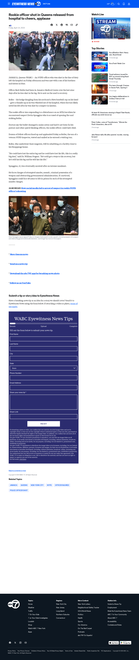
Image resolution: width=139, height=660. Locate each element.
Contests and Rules (114, 625)
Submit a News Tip (114, 604)
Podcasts (81, 632)
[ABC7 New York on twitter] (15, 643)
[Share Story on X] (57, 25)
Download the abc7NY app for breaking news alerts (35, 273)
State (12, 363)
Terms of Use (69, 651)
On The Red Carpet (85, 628)
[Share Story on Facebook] (52, 25)
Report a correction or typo (17, 471)
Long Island (60, 611)
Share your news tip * (18, 392)
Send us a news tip (19, 263)
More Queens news (19, 254)
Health (80, 618)
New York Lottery (84, 604)
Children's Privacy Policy (38, 651)
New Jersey (60, 607)
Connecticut (60, 618)
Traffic (30, 611)
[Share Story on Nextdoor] (67, 25)
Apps (30, 632)
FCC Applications (106, 651)
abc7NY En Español (85, 635)
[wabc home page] (14, 604)
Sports (80, 621)
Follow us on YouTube (20, 282)
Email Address (15, 383)
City (11, 354)
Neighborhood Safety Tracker (88, 607)
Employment (112, 607)
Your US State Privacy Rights (55, 651)
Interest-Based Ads (79, 651)
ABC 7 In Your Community (117, 614)
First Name (14, 334)
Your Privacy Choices (23, 651)
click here (22, 459)
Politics (80, 614)
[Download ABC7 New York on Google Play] (125, 642)
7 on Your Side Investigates (38, 618)
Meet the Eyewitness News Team (119, 611)
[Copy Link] (77, 25)
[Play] (111, 28)
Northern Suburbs (62, 614)
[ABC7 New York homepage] (26, 4)
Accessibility (112, 621)
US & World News (84, 611)
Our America (82, 625)
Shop (30, 625)
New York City (61, 604)
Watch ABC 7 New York (36, 628)
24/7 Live (46, 4)
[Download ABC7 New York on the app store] (114, 642)
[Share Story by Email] (72, 25)
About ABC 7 (112, 618)
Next (44, 423)
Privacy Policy (12, 651)
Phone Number (16, 373)
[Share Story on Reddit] (62, 25)
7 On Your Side (33, 614)
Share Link (14, 412)
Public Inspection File (93, 651)
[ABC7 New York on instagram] (20, 643)
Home (30, 604)
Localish (31, 621)
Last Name (14, 344)
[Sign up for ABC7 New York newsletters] (25, 643)
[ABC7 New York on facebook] (10, 643)
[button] (9, 4)
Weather (31, 607)
